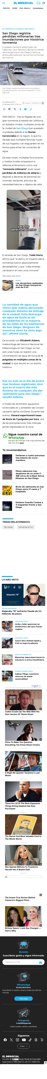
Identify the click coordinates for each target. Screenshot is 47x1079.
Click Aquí (23, 999)
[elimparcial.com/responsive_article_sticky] (45, 1062)
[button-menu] (3, 3)
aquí (22, 443)
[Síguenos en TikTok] (30, 1039)
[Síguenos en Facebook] (5, 1039)
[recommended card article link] (7, 285)
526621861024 (23, 987)
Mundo (19, 29)
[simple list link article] (23, 596)
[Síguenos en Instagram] (17, 1039)
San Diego (29, 29)
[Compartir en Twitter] (15, 109)
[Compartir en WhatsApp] (4, 109)
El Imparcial (8, 29)
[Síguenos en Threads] (36, 1039)
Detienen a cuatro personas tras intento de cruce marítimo (30, 457)
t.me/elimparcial (23, 1023)
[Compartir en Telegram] (20, 109)
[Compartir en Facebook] (9, 109)
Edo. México (25, 8)
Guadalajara (38, 8)
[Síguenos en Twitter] (11, 1039)
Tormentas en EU (25, 527)
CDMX (14, 8)
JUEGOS (6, 8)
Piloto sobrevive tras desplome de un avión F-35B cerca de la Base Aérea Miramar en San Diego (30, 474)
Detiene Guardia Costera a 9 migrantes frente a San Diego (29, 504)
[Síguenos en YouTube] (24, 1039)
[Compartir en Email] (25, 109)
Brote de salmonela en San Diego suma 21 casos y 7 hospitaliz (30, 489)
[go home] (23, 1056)
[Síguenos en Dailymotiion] (42, 1039)
